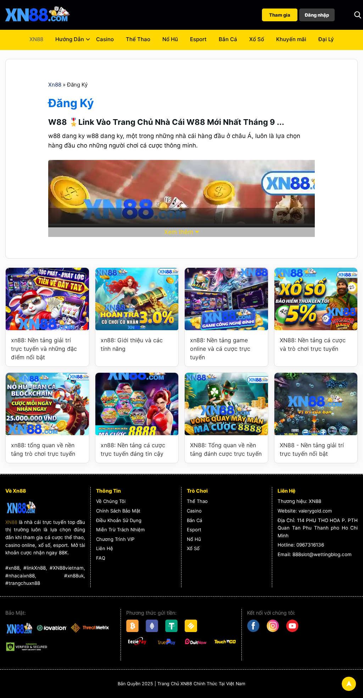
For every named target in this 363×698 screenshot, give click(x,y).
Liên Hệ (104, 548)
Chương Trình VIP (115, 539)
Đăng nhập (317, 15)
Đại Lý (326, 39)
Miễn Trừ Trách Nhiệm (120, 529)
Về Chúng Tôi (110, 501)
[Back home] (37, 15)
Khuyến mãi (291, 39)
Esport (198, 39)
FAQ (100, 558)
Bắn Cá (228, 39)
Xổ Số (256, 39)
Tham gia (279, 15)
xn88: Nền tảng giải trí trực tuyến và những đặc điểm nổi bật (44, 349)
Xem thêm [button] (178, 232)
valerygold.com (315, 511)
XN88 (36, 39)
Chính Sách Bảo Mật (118, 511)
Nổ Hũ (170, 39)
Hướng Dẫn (69, 39)
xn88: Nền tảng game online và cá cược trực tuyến (220, 349)
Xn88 (54, 84)
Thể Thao (138, 39)
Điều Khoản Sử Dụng (118, 520)
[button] (357, 14)
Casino (105, 39)
